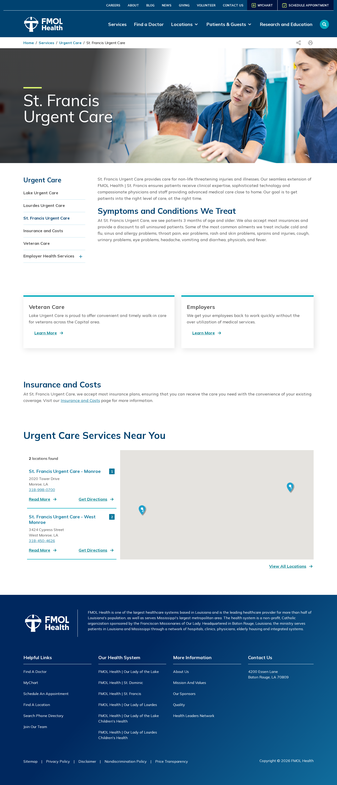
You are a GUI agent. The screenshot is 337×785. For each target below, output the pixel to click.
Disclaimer (87, 761)
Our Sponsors (184, 693)
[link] (185, 24)
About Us (181, 671)
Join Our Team (35, 726)
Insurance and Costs (43, 230)
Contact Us (233, 5)
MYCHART (265, 5)
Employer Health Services (48, 256)
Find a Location (36, 704)
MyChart (30, 682)
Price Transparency (171, 761)
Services (117, 24)
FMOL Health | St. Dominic (120, 682)
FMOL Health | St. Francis (119, 693)
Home (28, 42)
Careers (113, 5)
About (133, 5)
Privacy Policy (58, 761)
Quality (179, 704)
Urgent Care (70, 42)
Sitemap (30, 761)
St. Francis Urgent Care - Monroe (65, 471)
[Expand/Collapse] (81, 256)
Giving (184, 5)
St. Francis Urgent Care (105, 42)
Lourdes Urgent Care (44, 205)
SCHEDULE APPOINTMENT (309, 5)
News (166, 5)
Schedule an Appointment (46, 693)
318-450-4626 (42, 540)
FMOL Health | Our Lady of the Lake (128, 671)
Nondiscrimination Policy (126, 761)
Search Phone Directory (43, 715)
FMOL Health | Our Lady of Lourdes (127, 704)
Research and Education (286, 24)
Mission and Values (189, 682)
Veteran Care (36, 243)
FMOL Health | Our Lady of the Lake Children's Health (128, 718)
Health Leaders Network (193, 715)
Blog (150, 5)
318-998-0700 (42, 489)
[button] (43, 499)
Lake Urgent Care (40, 192)
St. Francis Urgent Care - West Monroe (62, 519)
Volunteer (206, 5)
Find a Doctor (149, 24)
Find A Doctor (35, 671)
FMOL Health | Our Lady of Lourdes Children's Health (127, 735)
